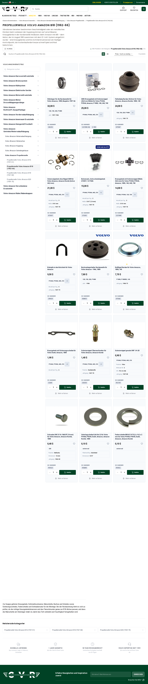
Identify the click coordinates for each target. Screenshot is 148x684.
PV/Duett (23, 16)
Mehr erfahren (63, 138)
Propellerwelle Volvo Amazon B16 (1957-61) (19, 161)
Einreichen (138, 674)
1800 (39, 16)
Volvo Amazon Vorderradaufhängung (18, 115)
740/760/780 (64, 16)
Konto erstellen (111, 2)
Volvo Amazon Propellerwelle (75, 20)
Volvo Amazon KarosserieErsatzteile (18, 76)
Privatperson (128, 2)
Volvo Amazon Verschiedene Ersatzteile (15, 187)
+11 (101, 114)
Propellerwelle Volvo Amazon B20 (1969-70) (19, 180)
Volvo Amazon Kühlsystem (14, 86)
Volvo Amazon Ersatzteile (27, 20)
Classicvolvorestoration (10, 20)
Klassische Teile (9, 16)
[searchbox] (59, 9)
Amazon (32, 16)
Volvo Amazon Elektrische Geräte (17, 90)
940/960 (79, 16)
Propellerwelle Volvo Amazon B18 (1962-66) (20, 167)
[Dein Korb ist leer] (143, 9)
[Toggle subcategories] (38, 76)
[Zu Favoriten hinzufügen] (74, 106)
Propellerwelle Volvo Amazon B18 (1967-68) (19, 174)
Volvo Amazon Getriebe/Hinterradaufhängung (50, 20)
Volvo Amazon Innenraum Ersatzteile (18, 119)
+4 (67, 281)
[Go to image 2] (131, 264)
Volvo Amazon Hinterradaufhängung (18, 136)
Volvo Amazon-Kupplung (14, 146)
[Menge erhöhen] (56, 131)
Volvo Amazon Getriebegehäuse (16, 151)
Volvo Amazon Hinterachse (15, 141)
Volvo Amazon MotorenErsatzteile (17, 95)
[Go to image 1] (127, 264)
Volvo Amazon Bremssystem (15, 81)
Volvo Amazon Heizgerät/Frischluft (18, 124)
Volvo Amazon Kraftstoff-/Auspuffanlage (14, 108)
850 (73, 16)
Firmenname (140, 2)
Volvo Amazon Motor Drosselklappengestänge (13, 101)
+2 (132, 112)
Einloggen (97, 2)
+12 (67, 194)
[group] (105, 54)
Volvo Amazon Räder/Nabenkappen (17, 193)
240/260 (55, 16)
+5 (135, 194)
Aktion (87, 16)
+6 (101, 192)
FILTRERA (9, 49)
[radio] (103, 54)
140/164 (47, 16)
